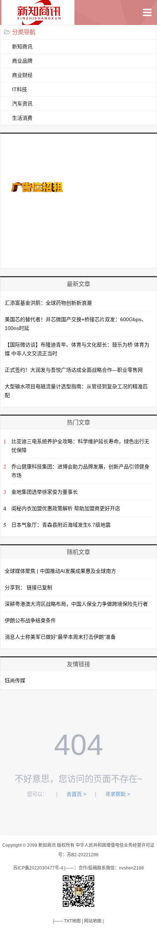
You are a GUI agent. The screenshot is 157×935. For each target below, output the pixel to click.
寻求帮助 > (117, 794)
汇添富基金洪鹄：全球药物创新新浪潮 (48, 303)
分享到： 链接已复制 (28, 587)
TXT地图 (72, 921)
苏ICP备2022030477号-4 (38, 868)
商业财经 (22, 75)
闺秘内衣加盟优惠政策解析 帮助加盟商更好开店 (65, 508)
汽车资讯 (22, 104)
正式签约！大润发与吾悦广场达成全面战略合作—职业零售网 (74, 370)
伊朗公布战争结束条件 (30, 620)
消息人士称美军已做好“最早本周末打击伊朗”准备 (60, 637)
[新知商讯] (40, 21)
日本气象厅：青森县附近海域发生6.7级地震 (61, 525)
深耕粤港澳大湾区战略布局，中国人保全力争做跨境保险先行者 (76, 604)
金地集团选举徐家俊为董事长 (44, 492)
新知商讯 (22, 46)
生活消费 (22, 118)
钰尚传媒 (15, 680)
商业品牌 (22, 61)
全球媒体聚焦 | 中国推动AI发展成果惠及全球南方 (60, 571)
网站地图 (93, 921)
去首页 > (76, 794)
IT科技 (19, 89)
